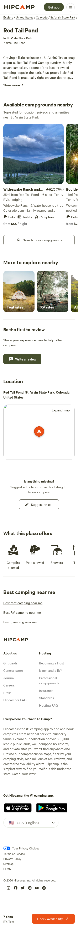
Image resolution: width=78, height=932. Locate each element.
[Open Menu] (70, 7)
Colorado (42, 17)
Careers (9, 685)
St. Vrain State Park (62, 17)
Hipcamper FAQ (14, 699)
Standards (46, 697)
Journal (9, 677)
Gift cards (10, 663)
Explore (8, 17)
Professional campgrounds (49, 680)
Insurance (46, 690)
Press (7, 692)
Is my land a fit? (50, 670)
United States (24, 17)
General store (13, 670)
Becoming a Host (51, 663)
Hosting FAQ (48, 705)
